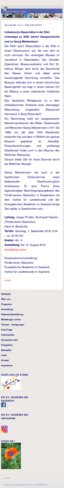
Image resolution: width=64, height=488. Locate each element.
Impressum (7, 365)
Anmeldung (7, 309)
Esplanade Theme (23, 484)
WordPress (42, 484)
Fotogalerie (7, 344)
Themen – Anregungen (12, 324)
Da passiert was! (9, 339)
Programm (6, 304)
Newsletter (6, 350)
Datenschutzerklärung (12, 314)
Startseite (6, 293)
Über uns (5, 299)
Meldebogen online (11, 319)
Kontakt (5, 360)
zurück (7, 280)
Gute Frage (6, 329)
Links (4, 355)
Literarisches (7, 334)
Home (20, 24)
